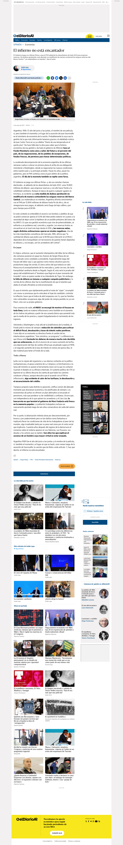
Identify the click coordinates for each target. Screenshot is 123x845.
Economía (24, 40)
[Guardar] (69, 78)
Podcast (65, 40)
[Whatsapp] (48, 78)
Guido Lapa (25, 67)
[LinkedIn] (65, 78)
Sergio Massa (24, 459)
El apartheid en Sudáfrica (55, 717)
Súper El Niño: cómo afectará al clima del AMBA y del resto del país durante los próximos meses (87, 550)
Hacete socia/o (90, 36)
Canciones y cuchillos (94, 247)
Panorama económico (29, 2)
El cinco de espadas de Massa (25, 573)
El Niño (103, 2)
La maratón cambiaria (23, 599)
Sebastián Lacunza (19, 537)
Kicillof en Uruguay (68, 2)
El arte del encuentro (94, 315)
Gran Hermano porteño (40, 2)
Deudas (83, 2)
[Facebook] (52, 78)
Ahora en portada (20, 606)
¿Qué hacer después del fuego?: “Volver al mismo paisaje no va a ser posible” (87, 561)
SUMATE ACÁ (57, 833)
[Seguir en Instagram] (93, 821)
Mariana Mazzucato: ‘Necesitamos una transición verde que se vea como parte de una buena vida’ (58, 660)
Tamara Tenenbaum (19, 693)
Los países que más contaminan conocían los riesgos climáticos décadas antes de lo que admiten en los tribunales (87, 572)
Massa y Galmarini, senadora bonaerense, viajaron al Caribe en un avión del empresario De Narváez (59, 504)
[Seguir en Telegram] (91, 821)
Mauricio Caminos (19, 636)
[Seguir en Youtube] (96, 821)
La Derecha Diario (59, 2)
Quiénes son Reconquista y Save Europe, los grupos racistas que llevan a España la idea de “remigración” (26, 720)
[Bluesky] (56, 78)
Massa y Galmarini (76, 2)
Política (17, 40)
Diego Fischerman (92, 249)
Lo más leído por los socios (23, 481)
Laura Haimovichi (91, 318)
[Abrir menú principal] (108, 36)
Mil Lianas (57, 40)
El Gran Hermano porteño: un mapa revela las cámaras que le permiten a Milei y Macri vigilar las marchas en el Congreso (28, 630)
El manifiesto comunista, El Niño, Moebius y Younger (27, 689)
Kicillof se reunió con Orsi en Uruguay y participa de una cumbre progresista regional (28, 749)
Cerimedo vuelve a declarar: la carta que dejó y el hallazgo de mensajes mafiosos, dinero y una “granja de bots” (59, 778)
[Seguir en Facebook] (88, 821)
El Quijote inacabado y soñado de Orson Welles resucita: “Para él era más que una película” (27, 504)
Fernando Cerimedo (50, 2)
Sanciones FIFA (89, 2)
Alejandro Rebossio (50, 634)
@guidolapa (19, 548)
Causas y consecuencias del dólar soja (58, 574)
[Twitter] (61, 78)
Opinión (39, 40)
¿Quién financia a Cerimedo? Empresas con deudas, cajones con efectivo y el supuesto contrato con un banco (28, 778)
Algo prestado (109, 2)
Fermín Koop (49, 664)
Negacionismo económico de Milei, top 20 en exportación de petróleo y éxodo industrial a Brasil (59, 629)
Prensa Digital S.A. (47, 841)
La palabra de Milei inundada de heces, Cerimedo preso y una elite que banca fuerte (27, 533)
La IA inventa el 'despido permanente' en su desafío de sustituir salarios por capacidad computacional (26, 661)
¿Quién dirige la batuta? (54, 599)
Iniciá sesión (99, 36)
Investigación (48, 40)
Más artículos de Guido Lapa (24, 546)
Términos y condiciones (74, 841)
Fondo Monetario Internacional (44, 459)
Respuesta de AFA (97, 2)
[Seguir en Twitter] (86, 821)
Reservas (57, 459)
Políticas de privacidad (60, 841)
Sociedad (32, 40)
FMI (31, 459)
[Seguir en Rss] (99, 821)
